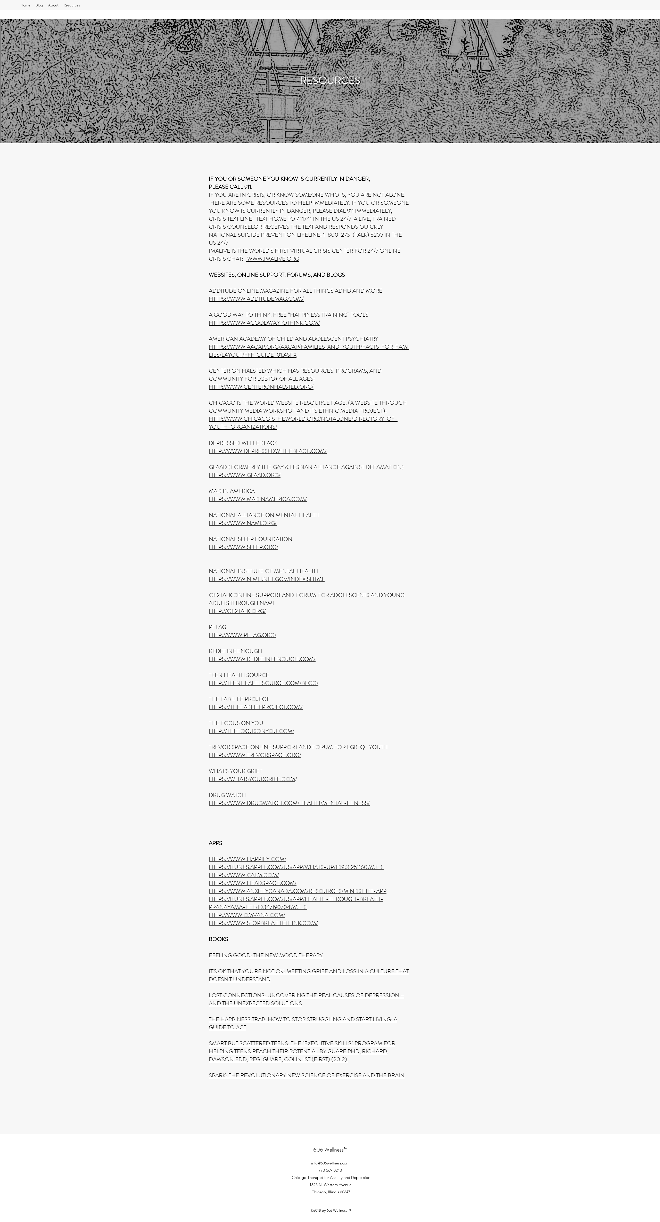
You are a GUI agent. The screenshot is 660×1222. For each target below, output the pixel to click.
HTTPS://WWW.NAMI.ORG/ (243, 523)
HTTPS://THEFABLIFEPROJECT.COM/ (256, 707)
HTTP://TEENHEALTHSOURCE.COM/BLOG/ (263, 683)
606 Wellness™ (330, 1150)
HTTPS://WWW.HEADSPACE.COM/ (252, 883)
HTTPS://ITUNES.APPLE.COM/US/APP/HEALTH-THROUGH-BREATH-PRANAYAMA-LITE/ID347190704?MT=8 (296, 903)
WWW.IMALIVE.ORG (272, 259)
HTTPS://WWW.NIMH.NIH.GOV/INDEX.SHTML (267, 579)
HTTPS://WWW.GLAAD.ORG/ (244, 475)
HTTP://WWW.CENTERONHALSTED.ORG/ (261, 387)
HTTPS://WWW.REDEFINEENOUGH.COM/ (262, 659)
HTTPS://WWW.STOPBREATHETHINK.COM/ (263, 923)
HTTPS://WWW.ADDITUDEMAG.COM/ (256, 299)
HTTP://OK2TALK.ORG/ (237, 611)
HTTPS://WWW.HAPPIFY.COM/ (247, 859)
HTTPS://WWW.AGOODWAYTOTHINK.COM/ (264, 323)
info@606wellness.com (330, 1163)
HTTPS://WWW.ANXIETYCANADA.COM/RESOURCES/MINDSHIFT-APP (297, 891)
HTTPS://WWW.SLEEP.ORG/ (243, 547)
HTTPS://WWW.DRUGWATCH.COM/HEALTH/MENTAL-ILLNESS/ (289, 803)
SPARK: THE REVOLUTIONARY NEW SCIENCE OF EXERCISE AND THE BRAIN (307, 1075)
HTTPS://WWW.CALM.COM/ (244, 875)
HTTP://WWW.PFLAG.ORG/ (242, 635)
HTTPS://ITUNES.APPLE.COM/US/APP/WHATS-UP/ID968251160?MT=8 (296, 867)
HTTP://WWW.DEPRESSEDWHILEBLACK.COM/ (268, 451)
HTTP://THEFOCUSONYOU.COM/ (251, 731)
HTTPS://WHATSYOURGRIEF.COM (252, 779)
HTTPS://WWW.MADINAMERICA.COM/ (258, 499)
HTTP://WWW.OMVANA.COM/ (247, 915)
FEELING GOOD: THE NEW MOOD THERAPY (266, 955)
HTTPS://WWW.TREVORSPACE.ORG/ (255, 755)
